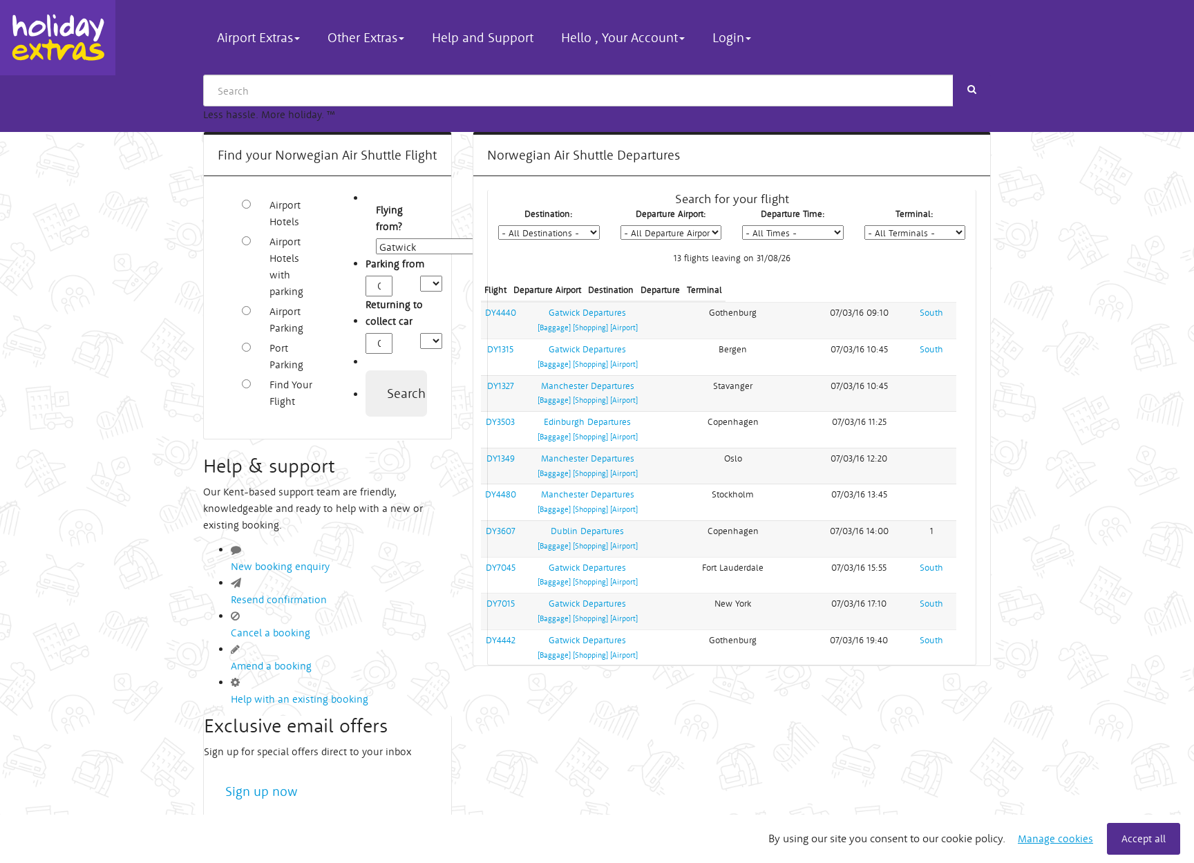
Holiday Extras (57, 37)
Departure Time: (793, 214)
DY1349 (500, 458)
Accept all (1143, 838)
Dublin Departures (587, 531)
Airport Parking (286, 319)
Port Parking (286, 356)
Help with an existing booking (299, 698)
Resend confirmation (279, 599)
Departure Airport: (671, 214)
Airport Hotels (285, 213)
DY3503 (500, 422)
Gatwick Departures (587, 313)
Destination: (548, 214)
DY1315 (500, 349)
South (931, 313)
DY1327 (500, 386)
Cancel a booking (270, 632)
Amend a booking (271, 665)
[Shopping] (590, 327)
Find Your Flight (290, 393)
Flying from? (383, 218)
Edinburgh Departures (587, 422)
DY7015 (500, 603)
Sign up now (261, 791)
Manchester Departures (587, 386)
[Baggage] (554, 327)
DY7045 (500, 567)
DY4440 (500, 313)
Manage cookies (1055, 838)
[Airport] (624, 327)
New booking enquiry (280, 566)
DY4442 (500, 640)
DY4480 (500, 494)
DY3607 (500, 531)
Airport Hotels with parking (286, 266)
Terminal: (915, 214)
